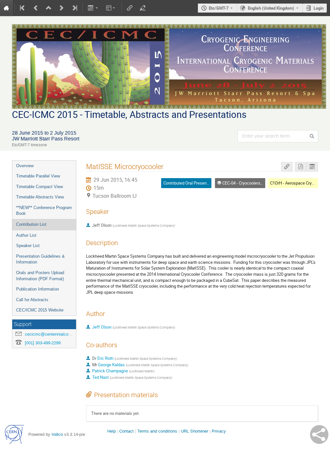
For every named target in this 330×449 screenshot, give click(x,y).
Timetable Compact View (39, 186)
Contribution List (31, 224)
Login (319, 8)
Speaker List (28, 245)
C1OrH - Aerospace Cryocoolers (298, 183)
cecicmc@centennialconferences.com (60, 334)
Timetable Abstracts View (40, 197)
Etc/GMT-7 (218, 8)
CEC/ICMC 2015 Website (39, 310)
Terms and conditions (157, 431)
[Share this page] (319, 434)
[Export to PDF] (300, 166)
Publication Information (37, 289)
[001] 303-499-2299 (43, 343)
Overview (25, 165)
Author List (26, 235)
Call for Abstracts (32, 299)
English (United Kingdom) (271, 8)
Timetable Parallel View (38, 176)
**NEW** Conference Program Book (44, 210)
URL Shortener (194, 431)
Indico (57, 434)
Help (111, 431)
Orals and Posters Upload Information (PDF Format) (40, 275)
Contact (126, 431)
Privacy (219, 431)
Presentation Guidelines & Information (40, 259)
